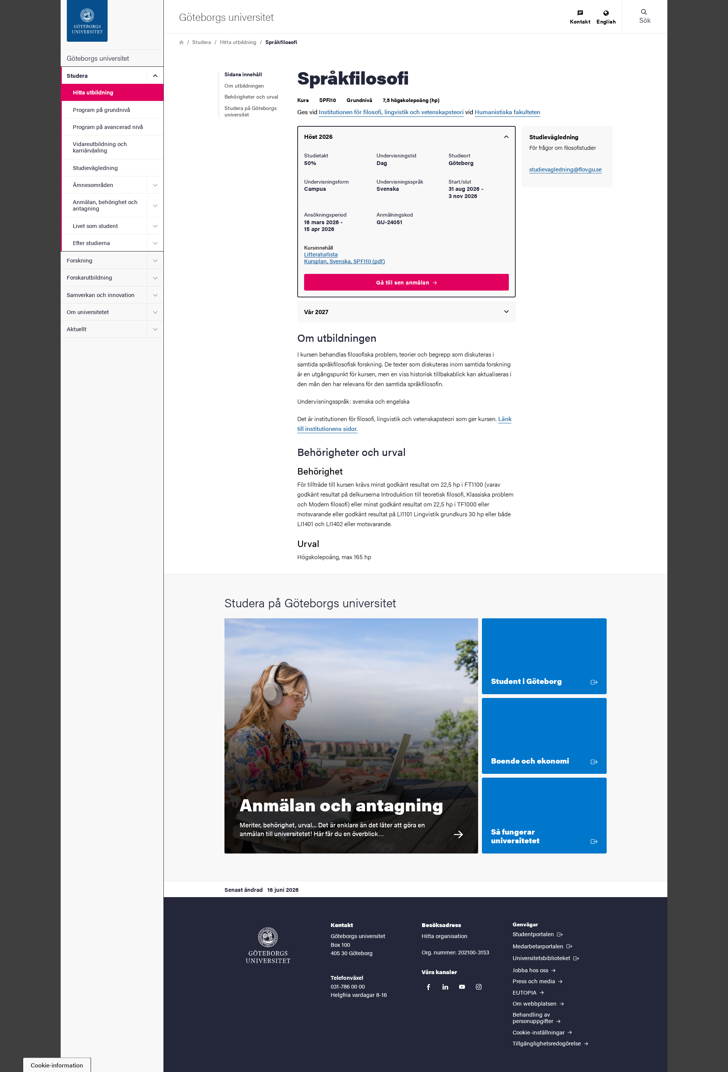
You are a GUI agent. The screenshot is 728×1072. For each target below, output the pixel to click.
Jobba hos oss (531, 970)
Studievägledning (95, 167)
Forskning (80, 260)
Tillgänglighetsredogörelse (547, 1043)
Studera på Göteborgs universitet (250, 111)
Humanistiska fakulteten (507, 111)
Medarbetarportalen (543, 946)
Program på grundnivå (101, 109)
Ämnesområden (93, 185)
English (606, 21)
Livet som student (95, 225)
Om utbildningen (244, 85)
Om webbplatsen (535, 1003)
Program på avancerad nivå (108, 126)
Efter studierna (91, 243)
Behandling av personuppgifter (534, 1017)
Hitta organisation (445, 936)
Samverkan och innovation (101, 295)
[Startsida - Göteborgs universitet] (112, 24)
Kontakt (580, 21)
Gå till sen (403, 282)
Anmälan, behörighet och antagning (105, 205)
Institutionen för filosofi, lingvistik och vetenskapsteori (391, 111)
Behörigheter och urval (251, 96)
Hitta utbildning (93, 92)
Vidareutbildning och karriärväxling (100, 147)
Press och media (535, 981)
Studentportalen (538, 933)
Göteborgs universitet (98, 58)
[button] (644, 16)
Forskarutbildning (89, 277)
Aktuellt (76, 329)
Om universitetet (88, 312)
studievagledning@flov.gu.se (565, 169)
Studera (77, 75)
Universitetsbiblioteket (547, 957)
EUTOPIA (525, 992)
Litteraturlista (321, 254)
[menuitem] (580, 17)
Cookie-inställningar (539, 1032)
